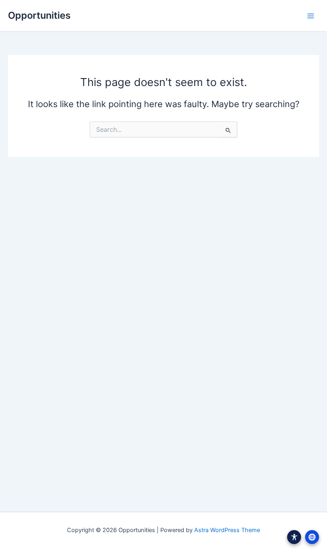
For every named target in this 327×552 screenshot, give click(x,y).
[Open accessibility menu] (294, 537)
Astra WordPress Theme (227, 530)
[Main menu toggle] (310, 16)
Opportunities (39, 15)
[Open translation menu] (312, 537)
